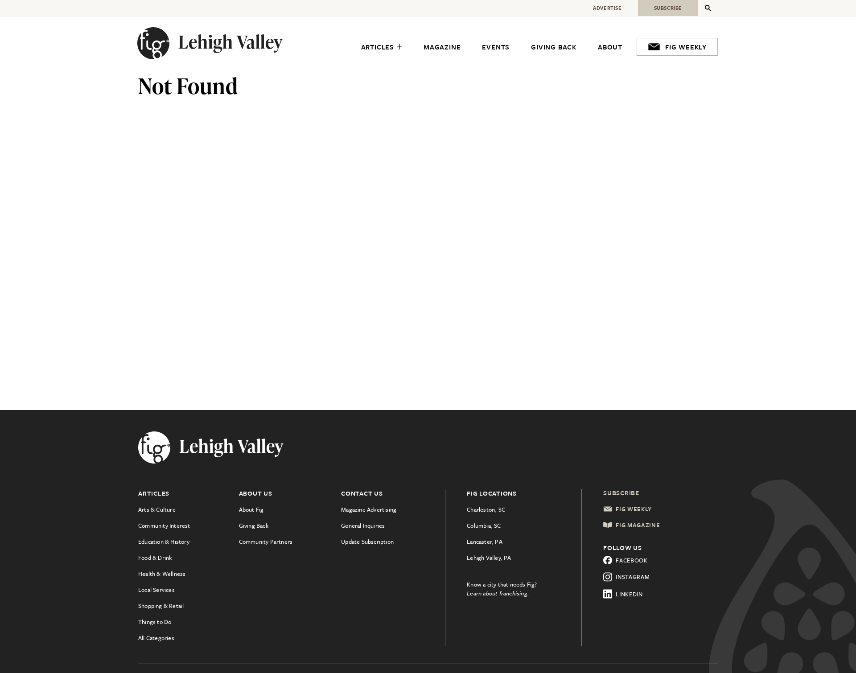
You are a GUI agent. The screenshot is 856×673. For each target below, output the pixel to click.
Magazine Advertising (368, 509)
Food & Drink (155, 557)
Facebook (632, 560)
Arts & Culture (157, 509)
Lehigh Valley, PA (489, 557)
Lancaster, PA (484, 541)
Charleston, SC (486, 509)
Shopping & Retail (161, 605)
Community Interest (164, 525)
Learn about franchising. (498, 593)
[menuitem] (381, 47)
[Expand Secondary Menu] (708, 8)
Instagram (633, 576)
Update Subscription (367, 541)
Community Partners (266, 541)
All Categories (156, 637)
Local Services (156, 589)
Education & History (163, 541)
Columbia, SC (484, 525)
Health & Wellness (161, 573)
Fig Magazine (638, 525)
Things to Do (154, 621)
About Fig (251, 509)
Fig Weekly (634, 509)
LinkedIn (629, 594)
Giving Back (253, 525)
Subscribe (621, 492)
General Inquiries (363, 525)
